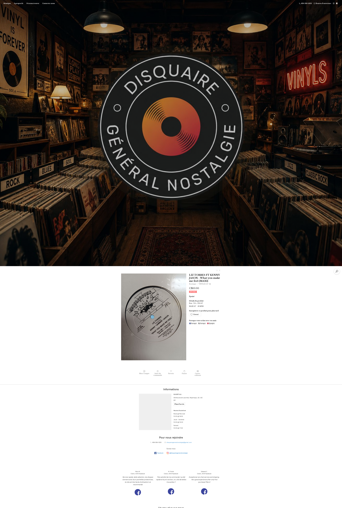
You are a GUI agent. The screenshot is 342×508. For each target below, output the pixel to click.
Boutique (7, 3)
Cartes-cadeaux (198, 374)
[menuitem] (217, 270)
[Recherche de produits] (336, 271)
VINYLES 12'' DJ (205, 284)
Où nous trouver (32, 3)
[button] (195, 314)
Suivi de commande (157, 374)
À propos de (18, 3)
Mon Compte (144, 373)
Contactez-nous (48, 3)
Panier (184, 373)
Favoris (171, 373)
